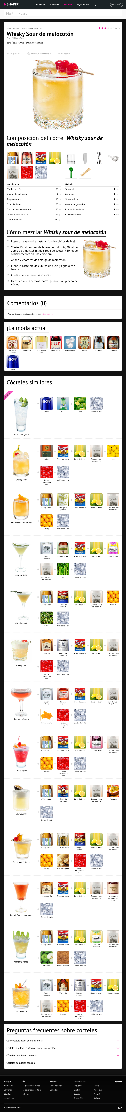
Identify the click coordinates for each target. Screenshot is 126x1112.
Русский (97, 1094)
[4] (108, 28)
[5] (111, 28)
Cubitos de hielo (14, 219)
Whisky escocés (14, 189)
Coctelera (69, 194)
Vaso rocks (70, 189)
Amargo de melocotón (17, 194)
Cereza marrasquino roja (18, 214)
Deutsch (77, 1090)
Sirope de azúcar (14, 199)
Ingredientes (83, 4)
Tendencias (40, 4)
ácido (15, 42)
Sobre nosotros (56, 1086)
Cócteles (68, 4)
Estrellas (26, 1094)
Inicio (9, 28)
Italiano (97, 1098)
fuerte (9, 42)
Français (97, 1086)
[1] (99, 28)
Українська (98, 1090)
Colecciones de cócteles (32, 1090)
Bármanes (54, 4)
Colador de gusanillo (75, 204)
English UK (78, 1086)
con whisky (30, 42)
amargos (39, 42)
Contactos (54, 1090)
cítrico (21, 42)
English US (78, 1098)
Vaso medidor (71, 199)
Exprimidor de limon (75, 209)
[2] (102, 28)
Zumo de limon (14, 204)
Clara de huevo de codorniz (19, 209)
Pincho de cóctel (73, 214)
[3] (105, 28)
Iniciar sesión (116, 4)
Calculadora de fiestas (31, 1086)
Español (77, 1094)
